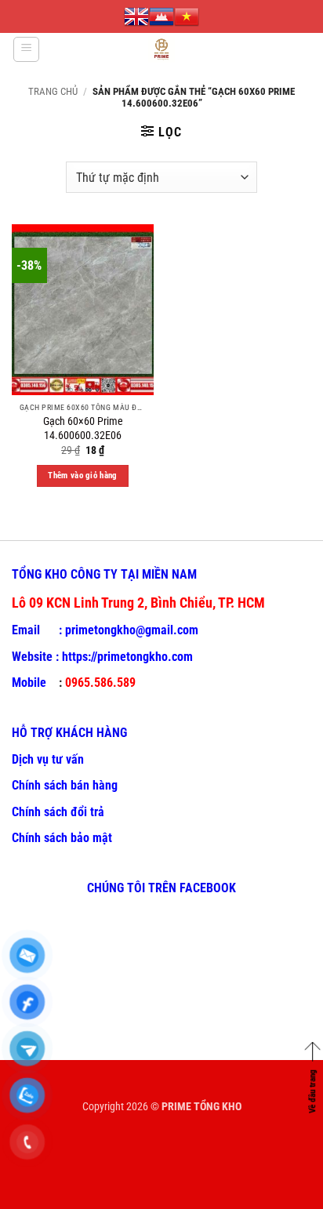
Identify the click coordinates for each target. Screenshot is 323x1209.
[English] (136, 16)
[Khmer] (161, 16)
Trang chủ (53, 91)
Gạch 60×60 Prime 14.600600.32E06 (83, 428)
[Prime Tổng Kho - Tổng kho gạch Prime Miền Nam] (162, 49)
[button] (26, 49)
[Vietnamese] (186, 16)
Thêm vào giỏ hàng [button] (83, 475)
